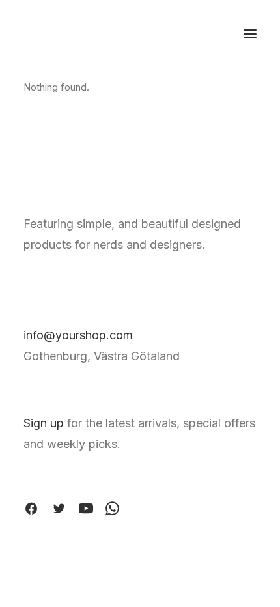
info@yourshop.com (78, 335)
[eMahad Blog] (72, 34)
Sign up (43, 423)
